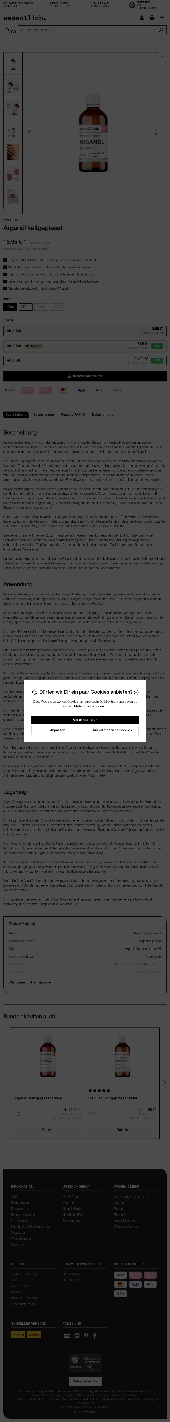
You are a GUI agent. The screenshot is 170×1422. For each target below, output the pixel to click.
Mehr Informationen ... (90, 706)
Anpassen (57, 730)
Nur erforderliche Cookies (112, 730)
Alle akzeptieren (85, 720)
